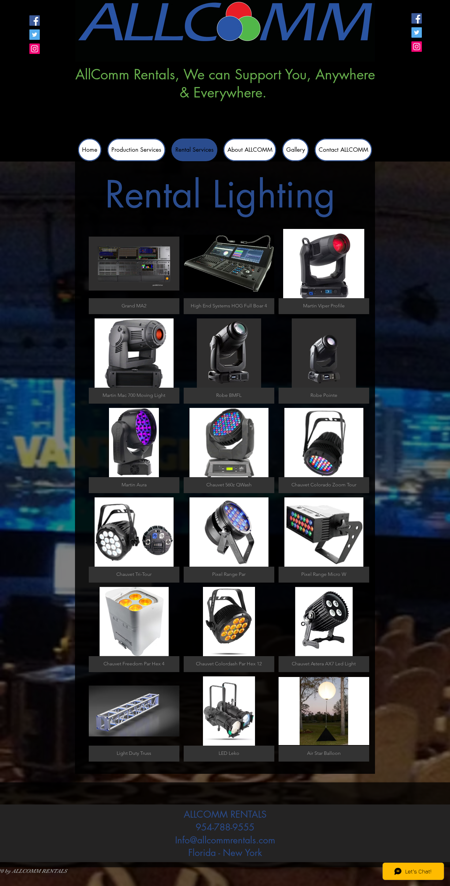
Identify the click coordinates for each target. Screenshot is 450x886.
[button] (134, 271)
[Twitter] (34, 34)
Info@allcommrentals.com (225, 840)
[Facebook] (34, 20)
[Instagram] (34, 49)
